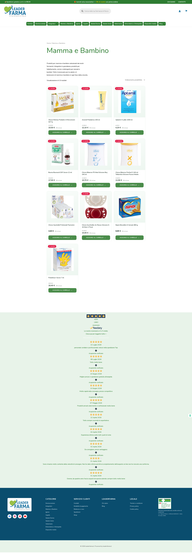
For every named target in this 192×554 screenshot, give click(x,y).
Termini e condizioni (136, 503)
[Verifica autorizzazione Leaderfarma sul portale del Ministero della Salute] (171, 503)
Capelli (85, 24)
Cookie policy (134, 509)
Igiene (78, 24)
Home (49, 43)
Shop (75, 515)
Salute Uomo (107, 24)
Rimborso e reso (79, 509)
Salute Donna (95, 24)
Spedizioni (77, 512)
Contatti (182, 2)
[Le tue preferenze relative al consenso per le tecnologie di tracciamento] (190, 415)
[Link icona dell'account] (180, 11)
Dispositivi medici (150, 24)
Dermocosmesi (41, 24)
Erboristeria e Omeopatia (133, 24)
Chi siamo (171, 2)
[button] (57, 24)
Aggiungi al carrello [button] (61, 132)
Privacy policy (134, 506)
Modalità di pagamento (81, 506)
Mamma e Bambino (66, 24)
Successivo (104, 338)
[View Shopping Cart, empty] (186, 11)
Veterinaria (118, 24)
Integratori (52, 24)
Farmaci (30, 24)
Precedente (88, 338)
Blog (160, 24)
